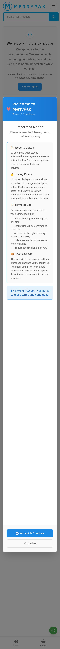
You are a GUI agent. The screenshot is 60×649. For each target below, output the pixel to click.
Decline (32, 543)
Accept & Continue (32, 533)
